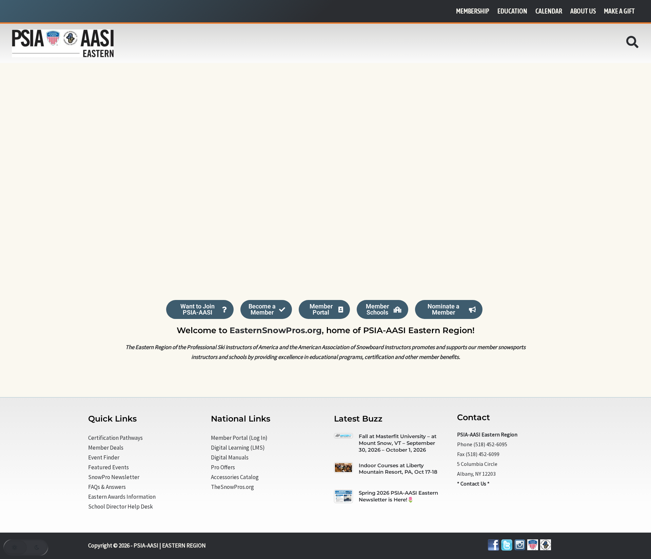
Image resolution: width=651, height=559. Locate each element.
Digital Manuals (230, 457)
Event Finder (103, 457)
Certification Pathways (115, 438)
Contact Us (473, 483)
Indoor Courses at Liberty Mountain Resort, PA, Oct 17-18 (398, 468)
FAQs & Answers (107, 487)
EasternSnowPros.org (276, 330)
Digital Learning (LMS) (238, 447)
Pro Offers (223, 467)
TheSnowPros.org (232, 487)
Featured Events (108, 467)
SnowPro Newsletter (113, 477)
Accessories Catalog (235, 477)
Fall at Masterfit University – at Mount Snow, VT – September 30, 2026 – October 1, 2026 (397, 443)
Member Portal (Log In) (239, 438)
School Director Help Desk (120, 506)
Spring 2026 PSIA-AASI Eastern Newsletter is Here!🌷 (398, 496)
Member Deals (105, 447)
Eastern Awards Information (122, 496)
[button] (632, 44)
